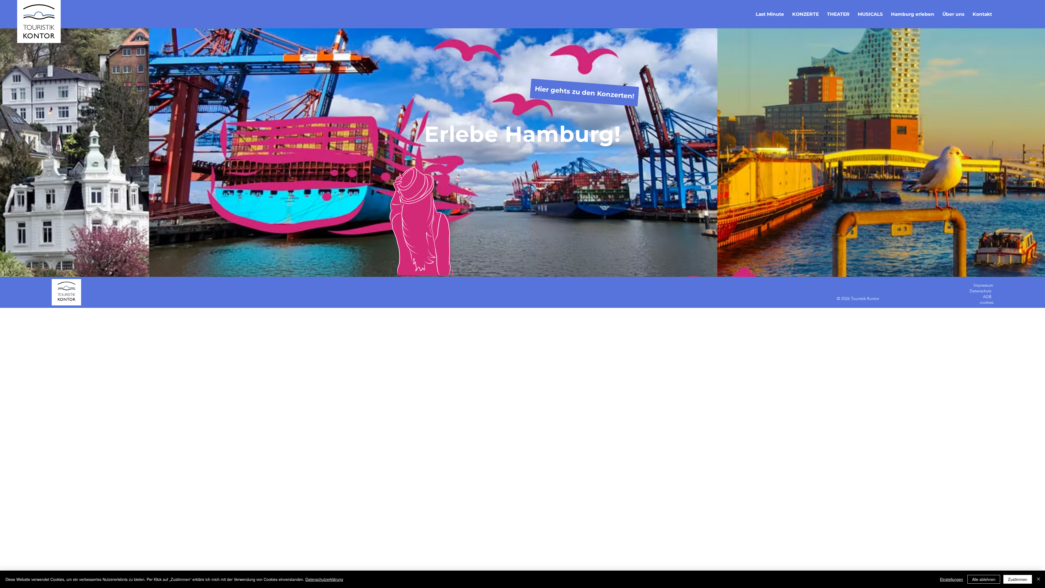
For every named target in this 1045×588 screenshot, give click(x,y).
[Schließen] (1038, 579)
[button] (982, 14)
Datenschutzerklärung (324, 579)
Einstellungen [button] (951, 579)
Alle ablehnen (983, 579)
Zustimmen (1017, 579)
